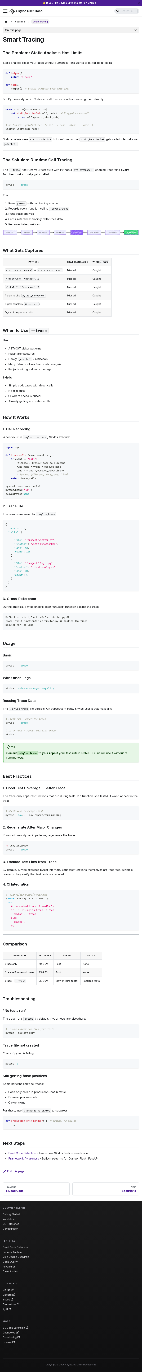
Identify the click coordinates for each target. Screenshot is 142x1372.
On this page (13, 30)
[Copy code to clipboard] (135, 73)
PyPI (5, 1309)
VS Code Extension (14, 1327)
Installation (9, 1219)
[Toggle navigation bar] (5, 11)
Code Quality (10, 1261)
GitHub (92, 2)
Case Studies (10, 1271)
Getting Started (11, 1214)
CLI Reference (11, 1223)
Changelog (9, 1332)
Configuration (10, 1228)
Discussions (9, 1304)
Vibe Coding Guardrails (16, 1256)
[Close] (139, 3)
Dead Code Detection (22, 1153)
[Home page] (6, 21)
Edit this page (15, 1171)
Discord (7, 1294)
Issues (6, 1299)
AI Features (9, 1266)
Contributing (10, 1337)
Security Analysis (12, 1252)
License (7, 1342)
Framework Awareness (23, 1158)
